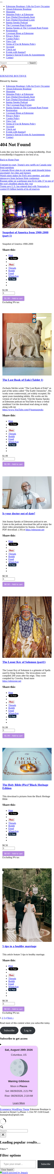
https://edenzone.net (35, 529)
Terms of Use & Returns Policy (21, 44)
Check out (11, 49)
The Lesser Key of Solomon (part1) (23, 662)
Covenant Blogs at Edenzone (20, 33)
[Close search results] (3, 1134)
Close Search (7, 1170)
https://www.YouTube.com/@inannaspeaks (22, 409)
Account (10, 46)
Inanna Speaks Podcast (17, 22)
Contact (9, 57)
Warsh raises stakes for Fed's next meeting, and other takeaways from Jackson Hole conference (25, 177)
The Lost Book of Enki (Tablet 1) (22, 379)
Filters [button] (7, 1148)
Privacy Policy (13, 36)
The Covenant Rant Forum (19, 25)
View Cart (11, 41)
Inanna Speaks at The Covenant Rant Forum (27, 28)
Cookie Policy (13, 38)
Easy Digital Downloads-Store (20, 17)
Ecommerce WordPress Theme (14, 1109)
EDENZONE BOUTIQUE (13, 76)
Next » (10, 1018)
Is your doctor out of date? (18, 513)
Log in (27, 1030)
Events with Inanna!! (16, 52)
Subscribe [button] (9, 1030)
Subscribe (45, 1164)
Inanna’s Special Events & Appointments (25, 55)
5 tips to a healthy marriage (19, 946)
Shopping (10, 11)
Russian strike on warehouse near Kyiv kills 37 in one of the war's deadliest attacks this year (27, 182)
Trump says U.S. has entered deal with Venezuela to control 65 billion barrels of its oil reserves (24, 187)
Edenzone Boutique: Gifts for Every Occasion (28, 6)
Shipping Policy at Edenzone (19, 14)
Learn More (19, 1103)
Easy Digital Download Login (20, 20)
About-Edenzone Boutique (19, 9)
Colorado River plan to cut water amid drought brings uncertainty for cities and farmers (25, 171)
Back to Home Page (9, 159)
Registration (11, 30)
